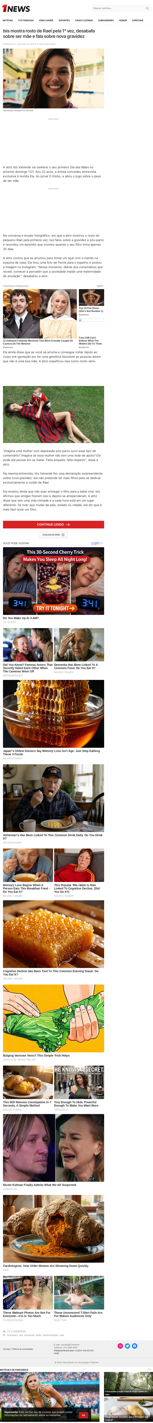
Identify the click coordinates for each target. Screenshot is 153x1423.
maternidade (50, 1335)
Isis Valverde (27, 1335)
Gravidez (12, 1335)
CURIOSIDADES (106, 20)
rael (62, 1335)
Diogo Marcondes (47, 44)
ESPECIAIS (137, 20)
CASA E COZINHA (84, 20)
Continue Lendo (50, 524)
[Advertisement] (53, 141)
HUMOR (123, 20)
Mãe (38, 1335)
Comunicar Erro (51, 535)
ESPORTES (64, 20)
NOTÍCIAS (8, 20)
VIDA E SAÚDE (46, 20)
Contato (6, 1349)
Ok (83, 1415)
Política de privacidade (22, 1349)
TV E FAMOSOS (26, 20)
